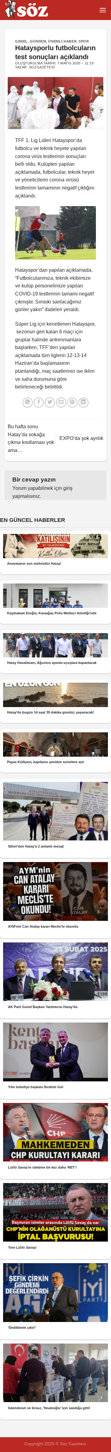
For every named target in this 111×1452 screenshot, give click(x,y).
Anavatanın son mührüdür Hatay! (34, 563)
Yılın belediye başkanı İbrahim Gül (35, 1087)
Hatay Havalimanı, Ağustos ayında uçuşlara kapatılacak (52, 663)
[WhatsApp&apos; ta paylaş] (28, 402)
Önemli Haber (62, 41)
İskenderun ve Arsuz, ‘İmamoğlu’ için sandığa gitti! (49, 1408)
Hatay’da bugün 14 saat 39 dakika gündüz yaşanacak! (50, 712)
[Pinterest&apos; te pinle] (72, 402)
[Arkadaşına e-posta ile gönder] (61, 402)
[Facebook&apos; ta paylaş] (39, 402)
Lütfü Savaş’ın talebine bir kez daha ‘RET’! (42, 1167)
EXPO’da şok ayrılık (81, 438)
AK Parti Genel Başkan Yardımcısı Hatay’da (42, 1007)
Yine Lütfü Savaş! (22, 1247)
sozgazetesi (42, 67)
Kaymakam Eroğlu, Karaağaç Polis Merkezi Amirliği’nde (52, 613)
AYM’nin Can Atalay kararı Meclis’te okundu (43, 926)
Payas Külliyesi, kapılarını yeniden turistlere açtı (45, 762)
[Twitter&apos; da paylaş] (50, 402)
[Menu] (102, 10)
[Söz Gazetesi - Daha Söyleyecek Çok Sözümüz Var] (35, 10)
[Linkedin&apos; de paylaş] (83, 402)
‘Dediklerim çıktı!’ (22, 1327)
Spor (84, 41)
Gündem (38, 41)
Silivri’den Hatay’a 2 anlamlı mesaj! (36, 846)
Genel (21, 41)
